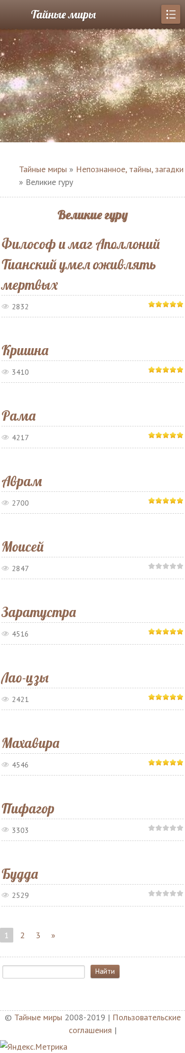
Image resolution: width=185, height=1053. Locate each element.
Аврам (21, 481)
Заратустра (38, 611)
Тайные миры (63, 14)
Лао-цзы (24, 677)
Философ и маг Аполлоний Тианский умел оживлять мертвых (80, 264)
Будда (19, 873)
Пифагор (28, 808)
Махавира (30, 742)
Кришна (24, 350)
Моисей (22, 546)
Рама (18, 415)
